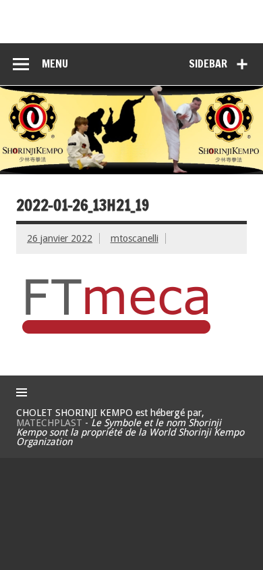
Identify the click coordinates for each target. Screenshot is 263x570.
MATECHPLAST (49, 422)
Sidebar (208, 63)
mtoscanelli (134, 238)
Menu (55, 63)
